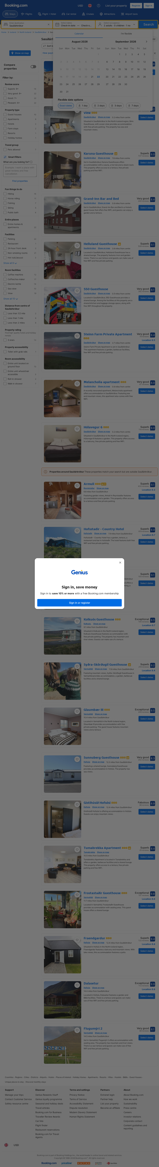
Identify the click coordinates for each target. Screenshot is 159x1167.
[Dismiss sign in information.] (120, 562)
